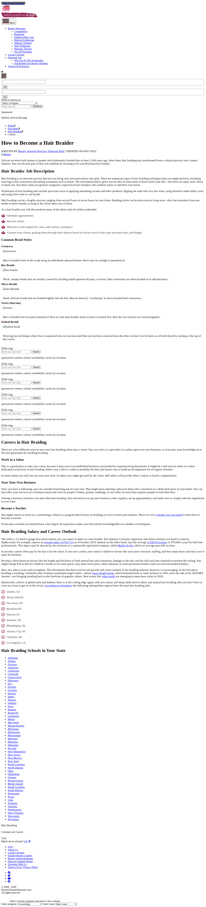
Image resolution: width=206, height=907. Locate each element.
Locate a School (16, 54)
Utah (10, 800)
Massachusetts (16, 725)
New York (13, 761)
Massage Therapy (23, 48)
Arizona (12, 664)
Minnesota (14, 732)
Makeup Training (23, 43)
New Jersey (14, 754)
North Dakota (15, 767)
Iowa (10, 706)
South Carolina (16, 787)
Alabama (13, 657)
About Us (13, 849)
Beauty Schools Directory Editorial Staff (41, 151)
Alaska (12, 661)
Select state (48, 904)
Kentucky (13, 712)
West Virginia (15, 812)
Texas (11, 796)
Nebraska (13, 745)
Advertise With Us (17, 864)
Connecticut (15, 677)
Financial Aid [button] (14, 57)
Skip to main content (13, 3)
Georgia (12, 690)
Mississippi (14, 735)
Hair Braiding (15, 131)
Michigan (13, 729)
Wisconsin (14, 816)
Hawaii (12, 693)
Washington (14, 809)
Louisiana (13, 716)
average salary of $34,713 (59, 542)
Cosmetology (21, 31)
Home (11, 125)
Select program (9, 904)
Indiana (12, 703)
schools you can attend (169, 514)
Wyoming (13, 819)
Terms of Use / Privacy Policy (23, 867)
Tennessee (13, 793)
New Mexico (15, 758)
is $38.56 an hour (157, 542)
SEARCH (37, 106)
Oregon (12, 777)
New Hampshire (17, 751)
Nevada (12, 748)
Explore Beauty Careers (20, 855)
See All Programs (23, 51)
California (13, 670)
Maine (11, 719)
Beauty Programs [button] (16, 28)
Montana (13, 741)
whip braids (108, 576)
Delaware (13, 680)
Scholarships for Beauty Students (31, 63)
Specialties (13, 128)
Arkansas (13, 667)
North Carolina (16, 764)
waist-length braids (103, 573)
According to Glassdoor (58, 585)
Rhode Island (15, 783)
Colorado (13, 674)
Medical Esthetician (24, 40)
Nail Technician (22, 46)
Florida (12, 687)
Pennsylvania (15, 780)
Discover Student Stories (20, 861)
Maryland (13, 722)
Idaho (11, 696)
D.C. (10, 683)
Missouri (13, 738)
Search (36, 352)
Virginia (12, 806)
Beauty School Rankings (20, 858)
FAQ (10, 846)
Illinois (12, 699)
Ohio (10, 770)
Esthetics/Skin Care (24, 37)
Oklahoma (13, 774)
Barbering (19, 34)
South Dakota (15, 790)
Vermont (12, 803)
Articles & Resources (18, 66)
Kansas (12, 709)
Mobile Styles (125, 545)
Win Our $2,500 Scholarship (28, 60)
